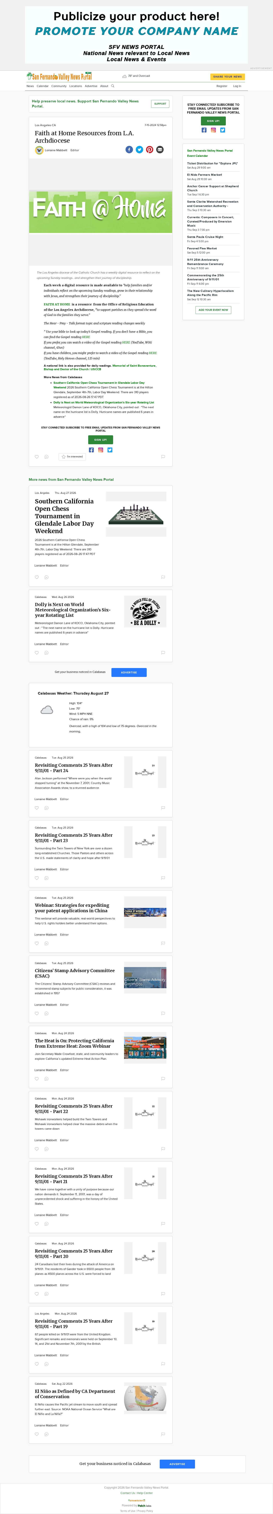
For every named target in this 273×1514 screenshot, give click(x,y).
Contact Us (128, 1493)
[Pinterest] (149, 149)
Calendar (42, 86)
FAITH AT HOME (57, 304)
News (30, 86)
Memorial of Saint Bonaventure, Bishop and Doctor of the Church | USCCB (100, 367)
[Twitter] (139, 149)
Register (222, 86)
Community (58, 86)
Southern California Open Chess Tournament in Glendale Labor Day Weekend (64, 516)
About (104, 86)
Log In (237, 86)
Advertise (91, 86)
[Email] (160, 149)
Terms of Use (128, 1511)
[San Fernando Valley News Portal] (59, 76)
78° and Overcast (138, 76)
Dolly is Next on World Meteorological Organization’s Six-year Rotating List (73, 610)
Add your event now (213, 310)
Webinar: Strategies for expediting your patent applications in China (72, 908)
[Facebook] (129, 149)
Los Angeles (42, 493)
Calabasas (41, 597)
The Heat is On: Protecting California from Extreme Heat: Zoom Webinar (74, 1043)
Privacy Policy (145, 1511)
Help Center (145, 1493)
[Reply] (47, 456)
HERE (86, 337)
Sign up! (100, 439)
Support (160, 103)
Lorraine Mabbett (56, 150)
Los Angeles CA (45, 125)
